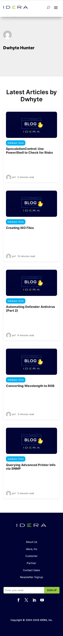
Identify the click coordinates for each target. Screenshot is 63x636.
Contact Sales (31, 570)
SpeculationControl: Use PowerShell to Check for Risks (29, 150)
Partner (31, 563)
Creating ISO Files (20, 228)
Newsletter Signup (31, 577)
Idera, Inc (31, 549)
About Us (31, 542)
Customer (31, 556)
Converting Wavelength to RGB (30, 386)
